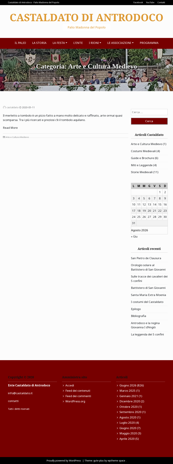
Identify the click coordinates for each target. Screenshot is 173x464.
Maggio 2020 (128, 433)
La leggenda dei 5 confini (147, 334)
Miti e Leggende (142, 165)
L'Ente (78, 43)
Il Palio (20, 43)
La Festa (59, 43)
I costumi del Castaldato (147, 302)
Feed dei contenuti (77, 391)
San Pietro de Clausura (146, 258)
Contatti (161, 2)
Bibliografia (138, 316)
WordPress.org (75, 401)
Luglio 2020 (127, 423)
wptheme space (116, 460)
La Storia (39, 43)
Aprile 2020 (127, 439)
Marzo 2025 (127, 391)
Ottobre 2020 (128, 407)
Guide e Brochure (142, 158)
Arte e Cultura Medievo (17, 137)
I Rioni (94, 43)
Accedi (69, 385)
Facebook (138, 2)
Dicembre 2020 (129, 401)
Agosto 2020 (127, 417)
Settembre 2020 (130, 412)
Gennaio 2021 (128, 396)
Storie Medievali (142, 172)
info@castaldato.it (20, 393)
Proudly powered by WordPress (64, 460)
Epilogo (136, 309)
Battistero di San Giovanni (148, 288)
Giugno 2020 (127, 428)
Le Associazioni (119, 43)
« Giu (134, 236)
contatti (13, 401)
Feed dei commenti (78, 396)
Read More (10, 128)
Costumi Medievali (143, 151)
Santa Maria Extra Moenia (148, 295)
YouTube (150, 2)
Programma (149, 43)
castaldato (13, 107)
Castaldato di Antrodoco (86, 17)
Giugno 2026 (127, 385)
